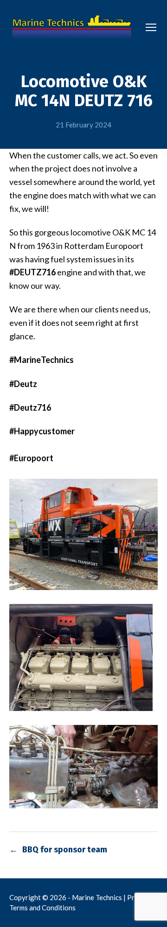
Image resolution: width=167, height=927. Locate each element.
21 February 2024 (83, 125)
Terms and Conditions (42, 907)
